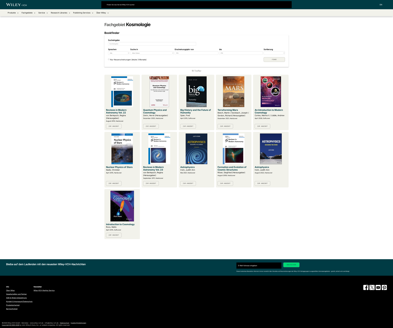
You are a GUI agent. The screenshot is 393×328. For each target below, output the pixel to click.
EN (381, 5)
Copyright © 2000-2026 (10, 325)
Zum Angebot (114, 126)
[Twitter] (372, 289)
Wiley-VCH (18, 4)
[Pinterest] (384, 289)
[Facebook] (365, 289)
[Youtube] (378, 289)
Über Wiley (10, 290)
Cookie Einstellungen (78, 323)
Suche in (134, 49)
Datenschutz (64, 323)
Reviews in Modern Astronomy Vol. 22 (116, 111)
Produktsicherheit (13, 305)
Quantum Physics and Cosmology (155, 111)
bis (220, 49)
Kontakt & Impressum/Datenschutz (19, 301)
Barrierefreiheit (12, 309)
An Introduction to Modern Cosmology (269, 111)
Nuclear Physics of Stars (119, 167)
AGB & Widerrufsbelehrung (16, 298)
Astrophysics (187, 167)
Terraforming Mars (228, 110)
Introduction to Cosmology (120, 224)
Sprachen (112, 49)
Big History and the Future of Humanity (195, 111)
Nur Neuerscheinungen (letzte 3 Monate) (128, 60)
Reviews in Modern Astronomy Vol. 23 (153, 168)
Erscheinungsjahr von (184, 49)
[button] (13, 12)
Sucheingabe (114, 40)
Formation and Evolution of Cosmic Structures (232, 168)
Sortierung (268, 49)
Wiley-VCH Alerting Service (44, 290)
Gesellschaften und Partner (16, 294)
